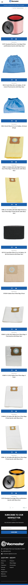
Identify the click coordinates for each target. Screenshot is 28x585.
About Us (3, 560)
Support (12, 567)
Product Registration (4, 570)
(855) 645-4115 (7, 551)
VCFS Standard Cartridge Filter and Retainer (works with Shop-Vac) (14, 499)
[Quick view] (12, 39)
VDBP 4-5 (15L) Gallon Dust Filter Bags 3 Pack (14, 376)
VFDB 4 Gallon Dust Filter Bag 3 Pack (14, 293)
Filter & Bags (13, 563)
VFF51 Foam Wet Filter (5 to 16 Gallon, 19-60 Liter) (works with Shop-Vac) (14, 253)
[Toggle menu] (2, 2)
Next (24, 507)
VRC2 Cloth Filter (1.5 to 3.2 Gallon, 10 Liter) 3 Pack (14, 127)
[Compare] (16, 39)
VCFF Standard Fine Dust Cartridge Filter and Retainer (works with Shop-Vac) (14, 45)
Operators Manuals (3, 566)
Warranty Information (4, 575)
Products (12, 560)
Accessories (13, 565)
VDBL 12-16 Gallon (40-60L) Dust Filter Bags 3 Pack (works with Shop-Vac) (14, 458)
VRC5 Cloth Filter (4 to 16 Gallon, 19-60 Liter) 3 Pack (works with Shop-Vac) (14, 86)
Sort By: (14, 8)
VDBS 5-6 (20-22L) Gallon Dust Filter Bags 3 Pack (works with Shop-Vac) (14, 335)
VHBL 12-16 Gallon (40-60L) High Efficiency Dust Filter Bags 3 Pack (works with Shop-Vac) (14, 211)
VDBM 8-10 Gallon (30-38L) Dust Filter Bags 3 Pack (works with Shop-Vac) (14, 417)
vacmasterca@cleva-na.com (10, 553)
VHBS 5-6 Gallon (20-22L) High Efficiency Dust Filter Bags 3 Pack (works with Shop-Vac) (14, 168)
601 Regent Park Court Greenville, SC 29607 (14, 548)
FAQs (2, 563)
